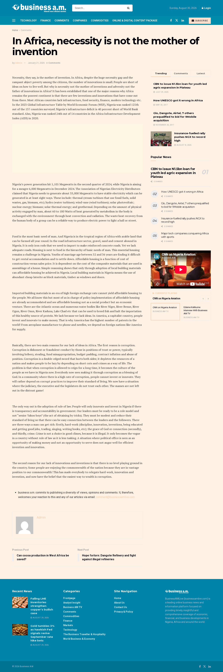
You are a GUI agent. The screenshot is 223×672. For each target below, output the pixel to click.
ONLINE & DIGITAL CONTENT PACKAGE (134, 20)
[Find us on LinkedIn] (183, 20)
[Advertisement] (77, 148)
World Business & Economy (79, 638)
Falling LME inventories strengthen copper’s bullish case (41, 606)
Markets (68, 625)
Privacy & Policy (123, 611)
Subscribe (201, 20)
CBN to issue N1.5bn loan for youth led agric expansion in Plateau (173, 173)
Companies (80, 20)
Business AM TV (72, 607)
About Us (119, 602)
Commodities (100, 20)
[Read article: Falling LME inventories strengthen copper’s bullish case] (20, 602)
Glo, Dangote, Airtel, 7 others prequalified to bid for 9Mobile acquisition (174, 116)
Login (207, 8)
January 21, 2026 (36, 63)
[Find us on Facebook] (171, 20)
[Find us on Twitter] (176, 20)
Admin (18, 63)
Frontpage (69, 598)
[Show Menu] (13, 20)
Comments (62, 20)
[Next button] (208, 298)
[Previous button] (203, 298)
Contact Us (120, 607)
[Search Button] (129, 8)
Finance (45, 20)
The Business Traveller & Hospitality (84, 634)
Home (15, 30)
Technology (28, 20)
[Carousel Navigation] (205, 298)
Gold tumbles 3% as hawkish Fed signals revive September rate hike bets (42, 633)
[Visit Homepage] (39, 8)
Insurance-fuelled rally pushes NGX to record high (189, 137)
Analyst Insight (71, 602)
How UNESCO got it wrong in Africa (178, 100)
